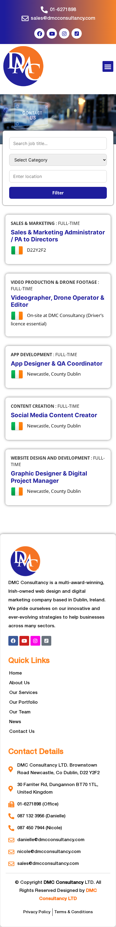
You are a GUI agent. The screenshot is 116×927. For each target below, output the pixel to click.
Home (15, 673)
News (15, 722)
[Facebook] (39, 33)
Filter (58, 193)
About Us (19, 683)
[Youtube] (52, 33)
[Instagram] (64, 33)
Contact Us (22, 732)
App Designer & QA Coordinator (57, 363)
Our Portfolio (23, 702)
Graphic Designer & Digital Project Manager (49, 477)
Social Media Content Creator (54, 415)
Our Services (23, 693)
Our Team (19, 712)
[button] (108, 66)
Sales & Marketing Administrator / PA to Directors (58, 236)
